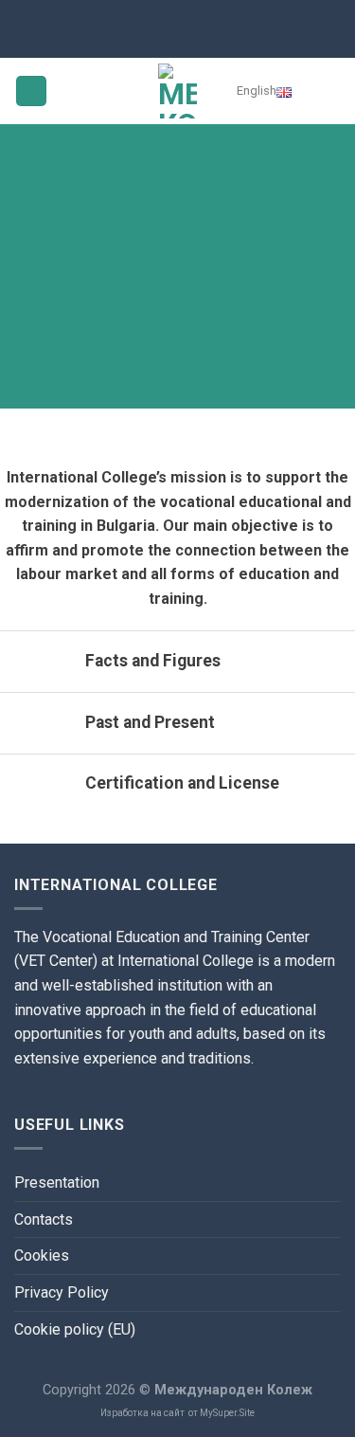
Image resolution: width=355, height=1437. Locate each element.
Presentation (56, 1182)
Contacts (43, 1219)
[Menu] (31, 91)
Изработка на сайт (142, 1413)
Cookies (41, 1255)
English (256, 90)
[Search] (327, 91)
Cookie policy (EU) (74, 1329)
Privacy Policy (61, 1292)
